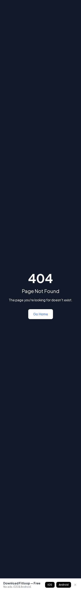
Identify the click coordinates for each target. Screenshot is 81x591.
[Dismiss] (75, 584)
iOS (50, 584)
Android (64, 584)
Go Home (40, 314)
